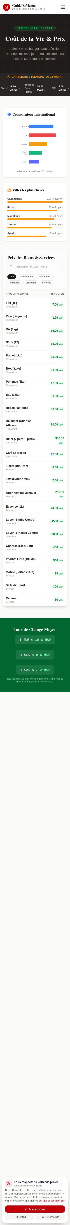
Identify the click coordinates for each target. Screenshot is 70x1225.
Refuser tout (20, 1217)
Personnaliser (52, 1217)
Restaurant (44, 276)
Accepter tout (37, 1209)
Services (46, 283)
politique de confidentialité (52, 1201)
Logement (31, 283)
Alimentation (26, 276)
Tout (12, 276)
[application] (35, 144)
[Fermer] (62, 1183)
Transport (15, 283)
